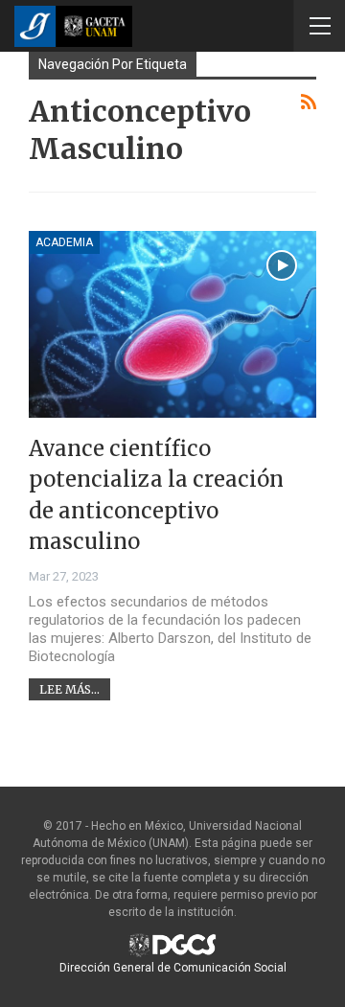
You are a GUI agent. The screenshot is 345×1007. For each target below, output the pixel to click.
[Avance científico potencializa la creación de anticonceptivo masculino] (172, 324)
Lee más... (69, 689)
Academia (64, 242)
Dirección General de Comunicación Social (173, 967)
